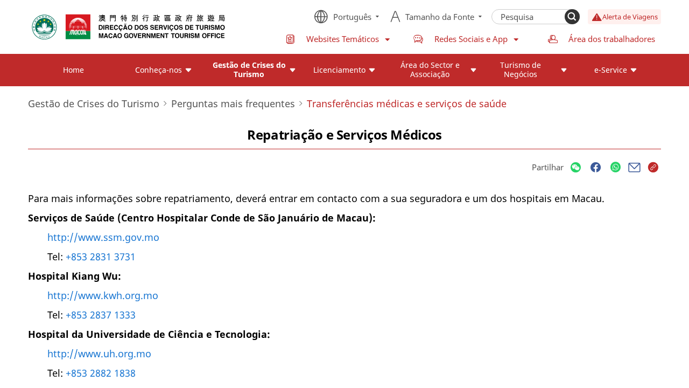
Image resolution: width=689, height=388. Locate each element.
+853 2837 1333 (101, 314)
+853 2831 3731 (101, 256)
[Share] (575, 168)
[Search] (572, 16)
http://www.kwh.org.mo (102, 295)
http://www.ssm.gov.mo (103, 237)
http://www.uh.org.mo (99, 353)
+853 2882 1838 (101, 372)
